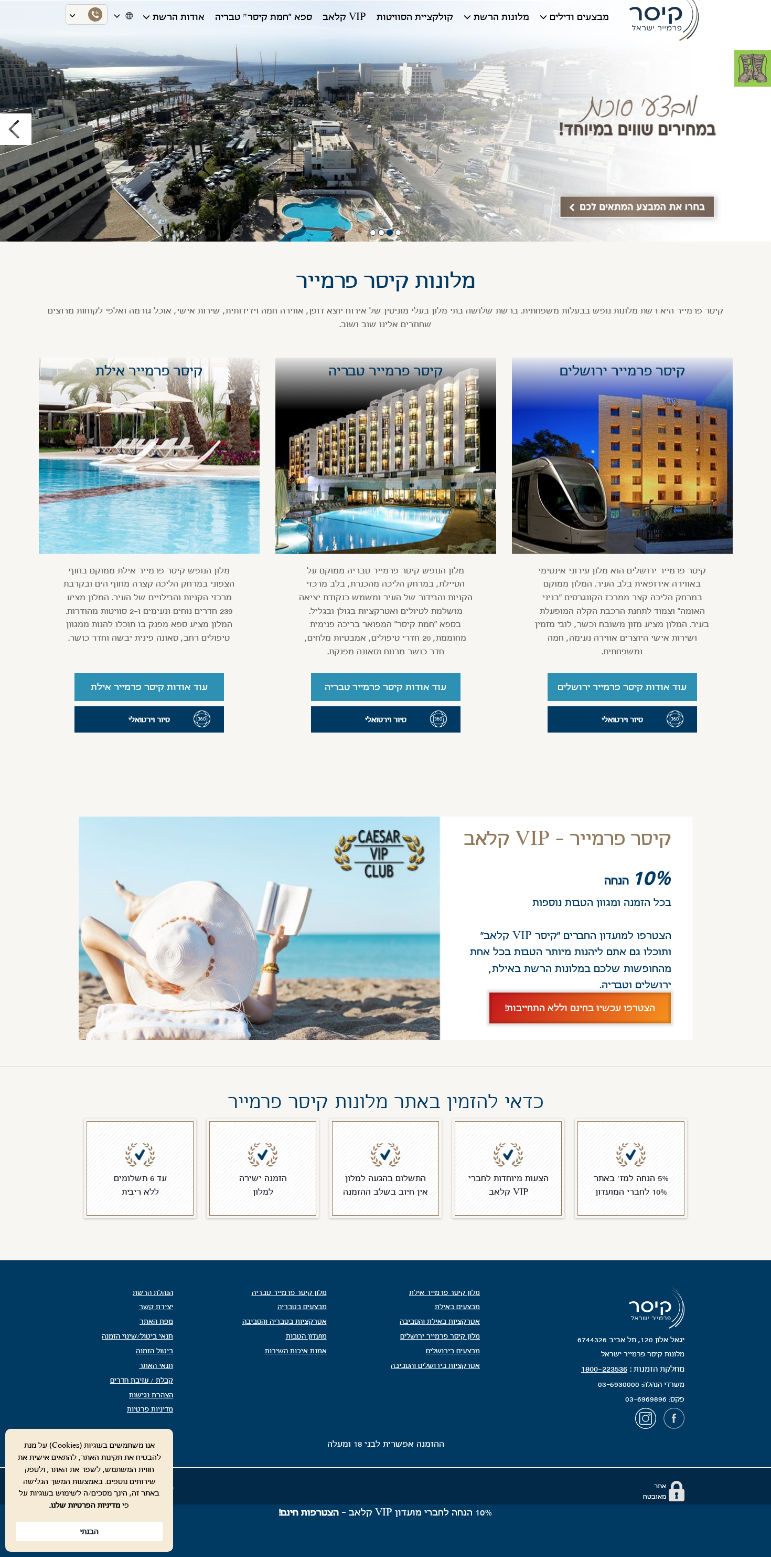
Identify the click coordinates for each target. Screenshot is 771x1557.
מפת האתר (156, 1321)
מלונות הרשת (501, 17)
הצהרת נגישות (151, 1395)
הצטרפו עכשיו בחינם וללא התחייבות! (580, 1007)
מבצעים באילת (457, 1307)
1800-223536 (604, 1369)
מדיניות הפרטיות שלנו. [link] (84, 1505)
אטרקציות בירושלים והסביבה (435, 1366)
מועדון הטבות (306, 1336)
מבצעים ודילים (579, 17)
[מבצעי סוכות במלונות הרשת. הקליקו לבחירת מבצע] (385, 121)
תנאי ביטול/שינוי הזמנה (137, 1336)
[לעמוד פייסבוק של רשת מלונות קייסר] (673, 1421)
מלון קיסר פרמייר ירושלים (440, 1336)
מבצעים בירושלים (453, 1351)
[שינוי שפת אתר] (128, 14)
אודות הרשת (179, 17)
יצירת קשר (156, 1307)
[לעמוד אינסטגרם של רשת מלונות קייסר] (648, 1421)
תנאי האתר (156, 1366)
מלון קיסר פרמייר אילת (444, 1293)
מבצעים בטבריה (302, 1307)
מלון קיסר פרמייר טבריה (289, 1293)
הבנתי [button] (89, 1531)
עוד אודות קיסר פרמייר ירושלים (622, 687)
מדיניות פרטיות (150, 1409)
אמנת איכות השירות (296, 1351)
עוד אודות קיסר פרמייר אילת (149, 687)
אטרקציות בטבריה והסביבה (284, 1321)
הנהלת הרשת (153, 1293)
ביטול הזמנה (154, 1351)
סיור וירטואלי (622, 719)
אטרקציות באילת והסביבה (440, 1321)
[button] (58, 121)
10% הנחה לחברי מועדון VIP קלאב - (385, 1512)
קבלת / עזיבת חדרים (141, 1380)
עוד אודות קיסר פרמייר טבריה (385, 687)
